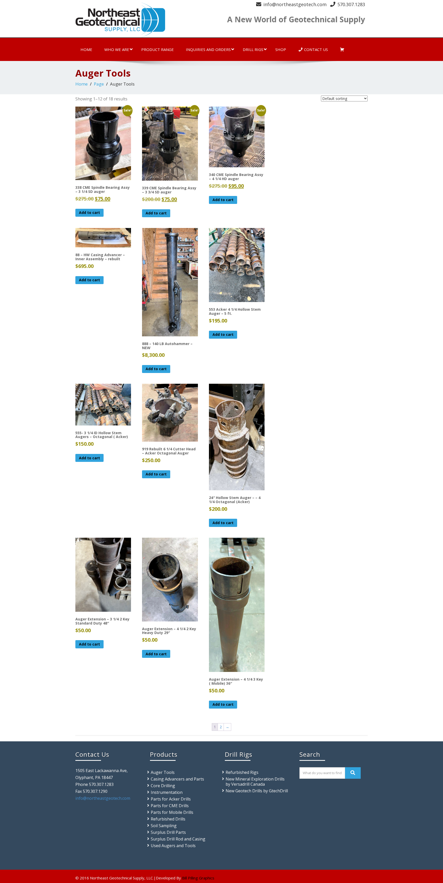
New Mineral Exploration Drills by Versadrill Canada (255, 781)
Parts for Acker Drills (171, 799)
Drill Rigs (253, 49)
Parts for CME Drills (170, 805)
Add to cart (89, 212)
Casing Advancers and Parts (177, 779)
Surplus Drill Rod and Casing (178, 839)
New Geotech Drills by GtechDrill (257, 791)
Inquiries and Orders (208, 49)
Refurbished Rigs (242, 772)
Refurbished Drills (168, 819)
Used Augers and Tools (173, 845)
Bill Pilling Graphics (198, 877)
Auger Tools (163, 772)
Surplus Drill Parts (168, 832)
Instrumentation (167, 792)
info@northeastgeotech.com (295, 4)
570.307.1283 (351, 4)
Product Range (157, 49)
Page (99, 84)
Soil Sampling (164, 825)
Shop (280, 49)
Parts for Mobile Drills (172, 812)
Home (86, 49)
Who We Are (116, 49)
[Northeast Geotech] (146, 20)
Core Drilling (163, 785)
